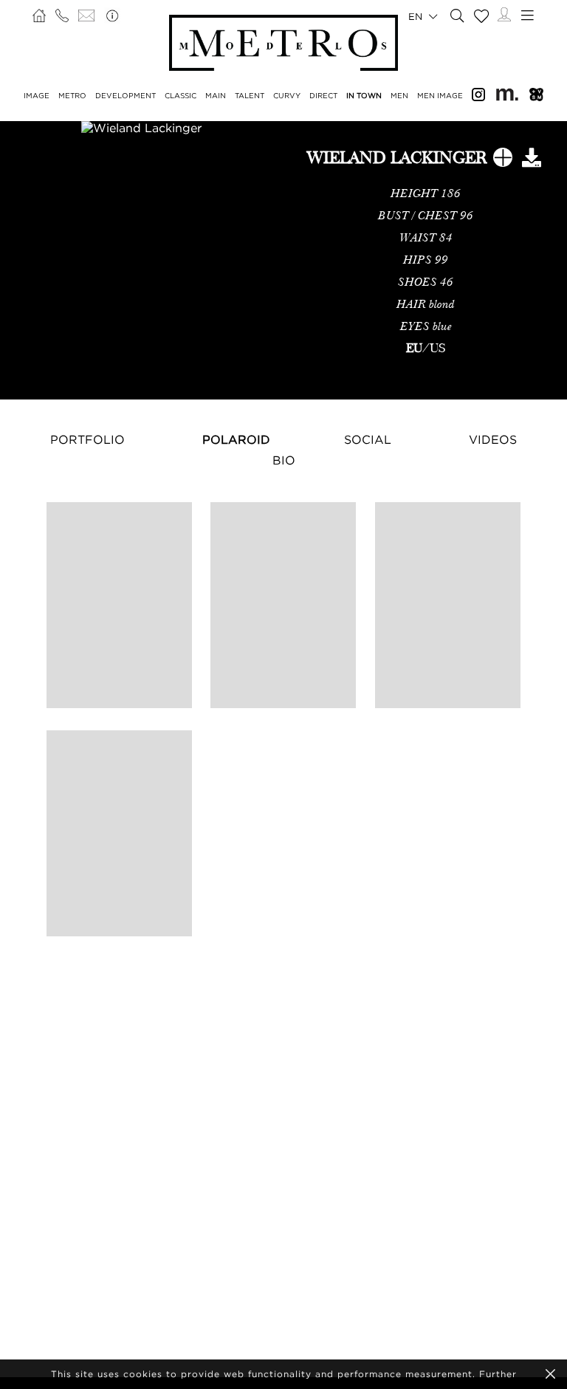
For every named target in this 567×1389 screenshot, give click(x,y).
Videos (493, 439)
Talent (249, 96)
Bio (283, 460)
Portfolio (87, 439)
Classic (180, 96)
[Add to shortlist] (502, 160)
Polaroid (236, 439)
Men (399, 96)
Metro (72, 96)
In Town (364, 96)
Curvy (286, 96)
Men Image (440, 96)
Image (36, 96)
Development (125, 96)
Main (215, 96)
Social (367, 439)
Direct (323, 96)
